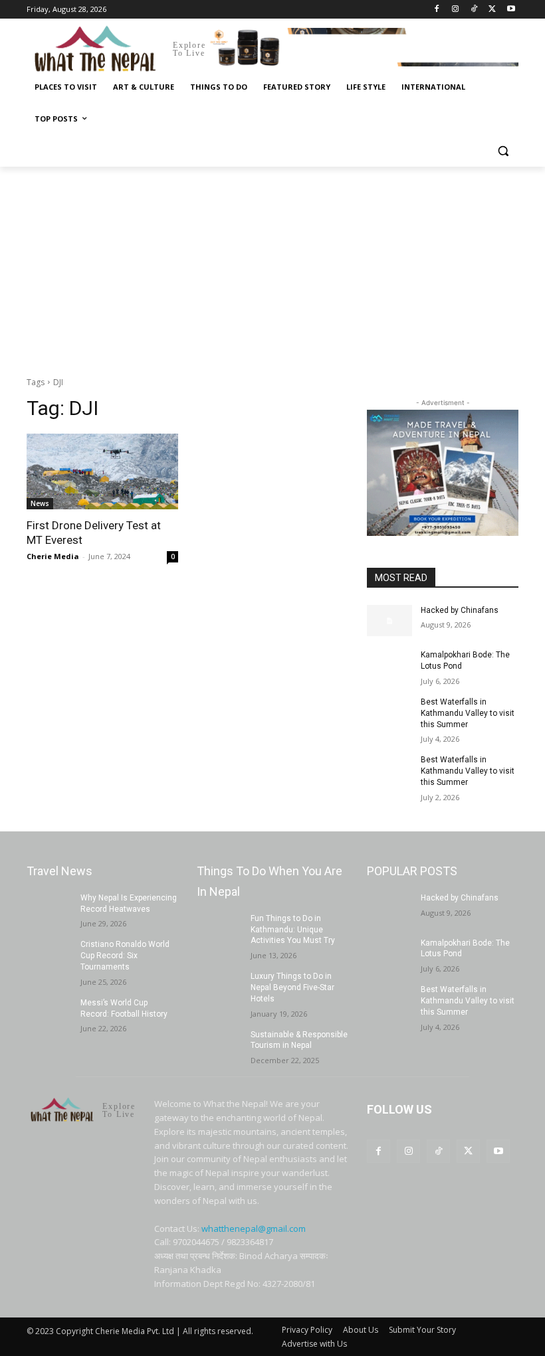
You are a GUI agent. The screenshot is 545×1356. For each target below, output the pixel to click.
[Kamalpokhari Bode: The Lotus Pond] (389, 665)
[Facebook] (437, 9)
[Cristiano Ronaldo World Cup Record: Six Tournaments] (49, 955)
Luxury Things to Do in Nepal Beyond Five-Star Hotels (292, 987)
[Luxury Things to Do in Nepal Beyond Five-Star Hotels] (219, 987)
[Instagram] (455, 9)
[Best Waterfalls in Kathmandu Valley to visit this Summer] (389, 712)
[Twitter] (492, 9)
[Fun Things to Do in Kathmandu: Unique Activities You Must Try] (219, 929)
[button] (502, 151)
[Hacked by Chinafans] (389, 621)
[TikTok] (474, 9)
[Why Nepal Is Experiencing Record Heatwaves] (49, 908)
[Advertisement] (272, 266)
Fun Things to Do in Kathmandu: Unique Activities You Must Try (293, 930)
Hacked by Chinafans (459, 610)
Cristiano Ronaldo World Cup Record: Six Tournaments (124, 956)
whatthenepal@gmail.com (253, 1228)
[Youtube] (510, 9)
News (40, 503)
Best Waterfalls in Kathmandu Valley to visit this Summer (467, 713)
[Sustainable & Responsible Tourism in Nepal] (219, 1045)
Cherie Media (53, 556)
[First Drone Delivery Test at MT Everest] (102, 471)
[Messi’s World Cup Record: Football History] (49, 1013)
